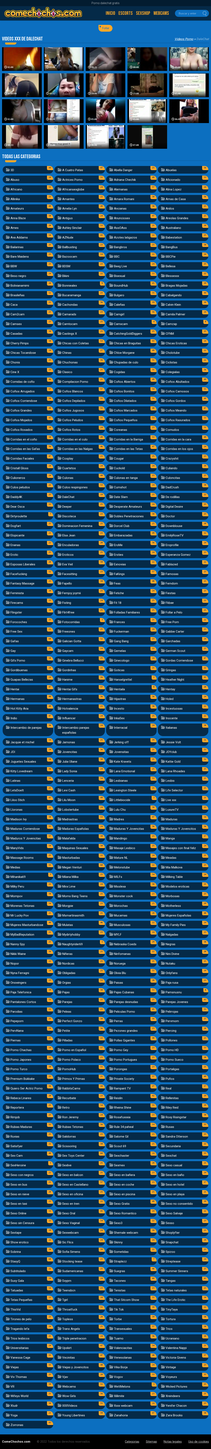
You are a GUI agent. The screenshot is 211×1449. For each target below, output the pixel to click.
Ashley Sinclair (72, 228)
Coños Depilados (73, 401)
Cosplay (67, 458)
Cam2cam (18, 314)
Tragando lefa (20, 1329)
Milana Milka (70, 877)
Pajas (66, 992)
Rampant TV (122, 1088)
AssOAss (120, 228)
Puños (170, 1079)
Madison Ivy (19, 819)
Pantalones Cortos (23, 1002)
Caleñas (119, 305)
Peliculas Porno (124, 1011)
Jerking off (121, 742)
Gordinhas (69, 670)
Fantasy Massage (22, 583)
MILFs (118, 877)
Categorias (132, 1441)
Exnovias (120, 564)
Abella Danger (123, 170)
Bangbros (120, 247)
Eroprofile (172, 545)
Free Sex (16, 631)
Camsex (16, 324)
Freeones (68, 631)
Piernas (16, 1040)
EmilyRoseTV (175, 535)
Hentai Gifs (69, 689)
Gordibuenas (19, 670)
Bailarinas (17, 247)
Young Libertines (73, 1415)
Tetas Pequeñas (21, 1300)
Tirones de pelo (21, 1319)
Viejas (15, 1367)
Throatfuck (69, 1309)
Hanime (67, 679)
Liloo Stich (18, 800)
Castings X (69, 333)
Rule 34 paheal (124, 1127)
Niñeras (67, 954)
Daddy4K (16, 497)
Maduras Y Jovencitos (181, 829)
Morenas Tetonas (22, 906)
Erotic (14, 555)
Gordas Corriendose (179, 660)
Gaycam (67, 651)
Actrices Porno (72, 180)
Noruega (119, 963)
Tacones (120, 1281)
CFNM (170, 333)
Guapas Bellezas (22, 679)
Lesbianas (121, 781)
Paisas (118, 982)
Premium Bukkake (23, 1079)
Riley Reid (172, 1107)
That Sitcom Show (126, 1300)
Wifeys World (19, 1396)
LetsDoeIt (17, 790)
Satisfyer (17, 1146)
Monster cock (123, 896)
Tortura (171, 1319)
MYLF (118, 934)
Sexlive (67, 1165)
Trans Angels (71, 1329)
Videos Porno (184, 39)
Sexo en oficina (72, 1194)
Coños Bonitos (124, 391)
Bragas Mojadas (177, 285)
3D (12, 170)
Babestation (174, 237)
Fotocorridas (71, 622)
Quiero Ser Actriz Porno (27, 1088)
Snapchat (172, 1242)
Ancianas (120, 208)
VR (12, 1386)
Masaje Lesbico (124, 848)
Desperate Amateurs (128, 506)
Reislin (118, 1098)
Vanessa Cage (20, 1357)
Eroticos (68, 555)
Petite (66, 1031)
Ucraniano (172, 1338)
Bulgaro (119, 295)
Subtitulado (18, 1271)
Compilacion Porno (75, 382)
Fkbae (170, 603)
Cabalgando (174, 295)
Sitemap (151, 1441)
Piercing (171, 1031)
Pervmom (172, 1021)
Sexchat (171, 1155)
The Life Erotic (175, 1300)
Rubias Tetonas (72, 1127)
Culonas (67, 478)
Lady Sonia (69, 771)
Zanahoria (121, 1415)
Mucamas (120, 915)
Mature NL (121, 858)
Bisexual (119, 276)
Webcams (161, 13)
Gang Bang (121, 641)
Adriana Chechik (125, 180)
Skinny (118, 1242)
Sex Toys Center (73, 1155)
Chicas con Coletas (75, 343)
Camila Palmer (175, 314)
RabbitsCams (71, 1088)
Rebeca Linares (21, 1098)
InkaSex (119, 718)
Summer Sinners (177, 1271)
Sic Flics (67, 1242)
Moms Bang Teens (75, 896)
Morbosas (172, 896)
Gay (13, 651)
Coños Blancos (72, 391)
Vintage (171, 1367)
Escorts (125, 13)
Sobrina (16, 1252)
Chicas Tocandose (23, 353)
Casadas (16, 333)
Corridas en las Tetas (128, 449)
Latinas (15, 781)
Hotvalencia (70, 708)
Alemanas (121, 189)
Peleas (66, 1011)
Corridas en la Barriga (128, 439)
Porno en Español (74, 1050)
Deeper (67, 506)
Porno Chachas (21, 1050)
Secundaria (173, 1146)
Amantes (68, 199)
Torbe (118, 1319)
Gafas (15, 641)
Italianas (171, 728)
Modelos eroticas (177, 886)
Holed (169, 699)
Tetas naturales (176, 1290)
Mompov (16, 896)
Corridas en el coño (24, 439)
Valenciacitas (123, 1348)
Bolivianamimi (20, 285)
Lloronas (16, 810)
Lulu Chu (120, 810)
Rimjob (15, 1117)
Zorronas (17, 1425)
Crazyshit (172, 458)
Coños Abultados (177, 382)
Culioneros (18, 478)
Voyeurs (171, 1377)
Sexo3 (118, 1223)
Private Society (124, 1079)
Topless (67, 1319)
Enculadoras (70, 545)
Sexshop (143, 13)
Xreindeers (173, 1396)
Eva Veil (67, 564)
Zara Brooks (174, 1415)
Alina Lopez (174, 189)
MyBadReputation (22, 934)
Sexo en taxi (19, 1204)
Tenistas (119, 1290)
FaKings (119, 574)
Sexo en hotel (175, 1184)
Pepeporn (17, 1021)
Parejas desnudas (126, 1002)
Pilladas (67, 1040)
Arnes (15, 228)
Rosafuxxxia (122, 1117)
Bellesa (170, 266)
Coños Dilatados (125, 401)
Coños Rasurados (178, 420)
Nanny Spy (18, 944)
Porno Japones (21, 1060)
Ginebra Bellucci (73, 660)
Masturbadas (71, 858)
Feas (117, 583)
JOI (13, 752)
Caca (14, 305)
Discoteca (69, 516)
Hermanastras (72, 699)
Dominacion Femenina (77, 526)
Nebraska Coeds (125, 944)
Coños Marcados (125, 410)
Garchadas (173, 641)
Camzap (171, 324)
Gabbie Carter (175, 631)
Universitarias (20, 1348)
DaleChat (68, 497)
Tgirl (65, 1300)
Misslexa (120, 886)
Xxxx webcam (123, 1406)
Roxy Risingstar (176, 1117)
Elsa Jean (68, 535)
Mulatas (67, 925)
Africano (16, 189)
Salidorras (69, 1136)
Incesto (119, 708)
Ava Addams (19, 237)
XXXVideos (69, 1406)
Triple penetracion (74, 1338)
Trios (169, 1329)
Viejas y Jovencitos (75, 1367)
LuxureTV (172, 810)
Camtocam (69, 324)
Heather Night (175, 679)
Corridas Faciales (22, 458)
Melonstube (122, 867)
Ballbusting (69, 247)
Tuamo (118, 1338)
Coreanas (120, 430)
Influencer (69, 718)
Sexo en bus (19, 1184)
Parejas (67, 1002)
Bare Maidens (20, 256)
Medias (15, 867)
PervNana (17, 1031)
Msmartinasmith (73, 915)
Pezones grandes (126, 1031)
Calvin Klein (173, 305)
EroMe (118, 545)
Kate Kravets (122, 761)
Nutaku (170, 963)
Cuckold (119, 468)
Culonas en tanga (126, 478)
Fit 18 (117, 603)
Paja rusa (172, 982)
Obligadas (68, 973)
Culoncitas (173, 478)
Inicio (110, 13)
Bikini (65, 276)
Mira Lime (68, 886)
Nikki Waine (18, 954)
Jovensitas (121, 752)
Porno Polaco (71, 1060)
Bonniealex (69, 285)
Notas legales (173, 1441)
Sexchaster (121, 1155)
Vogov (118, 1377)
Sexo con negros (22, 1175)
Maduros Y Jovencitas (26, 838)
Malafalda (68, 838)
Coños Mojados (21, 420)
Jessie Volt (173, 742)
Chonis (15, 362)
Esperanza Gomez (178, 555)
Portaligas (172, 1069)
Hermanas (18, 699)
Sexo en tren (70, 1204)
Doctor (170, 516)
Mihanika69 (18, 877)
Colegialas (173, 372)
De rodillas (173, 497)
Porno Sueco (174, 1060)
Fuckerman (121, 631)
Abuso (15, 180)
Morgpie (67, 906)
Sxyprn (66, 1281)
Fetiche (119, 593)
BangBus (172, 247)
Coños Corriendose (24, 401)
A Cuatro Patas (72, 170)
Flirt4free (68, 612)
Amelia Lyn (69, 208)
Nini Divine (172, 954)
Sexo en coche (124, 1184)
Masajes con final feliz (181, 848)
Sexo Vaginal (71, 1223)
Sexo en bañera (124, 1175)
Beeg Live (120, 266)
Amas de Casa (176, 199)
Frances (119, 622)
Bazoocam (69, 256)
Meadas (171, 858)
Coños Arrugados (23, 391)
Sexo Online (18, 1213)
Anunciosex (122, 218)
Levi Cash (68, 790)
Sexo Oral (68, 1213)
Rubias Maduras (21, 1127)
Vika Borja (121, 1367)
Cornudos (172, 430)
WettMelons (122, 1386)
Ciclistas (171, 362)
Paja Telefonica (21, 992)
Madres (119, 819)
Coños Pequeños (125, 420)
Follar (105, 28)
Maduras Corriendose (25, 829)
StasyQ (15, 1261)
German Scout (175, 651)
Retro (66, 1107)
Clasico (67, 372)
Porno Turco (19, 1069)
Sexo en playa (175, 1194)
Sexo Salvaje (174, 1213)
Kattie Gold (173, 761)
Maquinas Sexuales (75, 848)
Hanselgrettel (123, 679)
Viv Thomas (19, 1377)
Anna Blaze (18, 218)
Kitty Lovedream (22, 771)
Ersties (118, 555)
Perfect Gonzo (72, 1021)
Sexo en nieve (20, 1194)
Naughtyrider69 (72, 944)
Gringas (171, 670)
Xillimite (119, 1396)
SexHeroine (18, 1165)
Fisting (66, 603)
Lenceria (68, 781)
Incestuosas (174, 708)
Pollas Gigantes (124, 1040)
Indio (14, 718)
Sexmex (119, 1165)
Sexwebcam (70, 1233)
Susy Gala (17, 1281)
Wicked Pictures (176, 1386)
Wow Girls (69, 1396)
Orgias (66, 982)
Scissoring (69, 1146)
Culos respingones (75, 487)
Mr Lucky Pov (20, 915)
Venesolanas (123, 1357)
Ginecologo (121, 660)
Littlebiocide (122, 800)
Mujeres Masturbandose (27, 925)
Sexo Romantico (125, 1213)
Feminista (17, 593)
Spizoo (170, 1252)
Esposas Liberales (23, 564)
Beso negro (18, 276)
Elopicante (18, 535)
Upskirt (67, 1348)
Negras (170, 944)
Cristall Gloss (19, 468)
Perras (118, 1021)
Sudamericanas (72, 1271)
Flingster (16, 612)
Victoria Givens (176, 1357)
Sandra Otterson (177, 1136)
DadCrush (172, 487)
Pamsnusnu (174, 992)
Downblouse (174, 526)
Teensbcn (68, 1290)
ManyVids (17, 848)
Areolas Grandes (177, 218)
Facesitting (69, 574)
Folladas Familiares (127, 612)
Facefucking (19, 574)
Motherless (173, 906)
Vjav (65, 1377)
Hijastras (120, 699)
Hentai (15, 689)
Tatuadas (17, 1290)
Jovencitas (69, 752)
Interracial (120, 728)
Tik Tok (119, 1309)
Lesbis (170, 781)
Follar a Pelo (174, 612)
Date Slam (121, 497)
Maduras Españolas (75, 829)
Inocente (172, 718)
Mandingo (120, 838)
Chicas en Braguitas (127, 343)
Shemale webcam (126, 1233)
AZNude (67, 237)
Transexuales (123, 1329)
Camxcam (121, 324)
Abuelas (171, 170)
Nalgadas (172, 934)
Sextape (16, 1233)
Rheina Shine (122, 1107)
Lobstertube (70, 810)
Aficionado (173, 180)
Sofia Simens (71, 1252)
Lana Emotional (124, 771)
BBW (14, 266)
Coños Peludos (72, 420)
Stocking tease (72, 1261)
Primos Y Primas (73, 1079)
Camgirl (119, 314)
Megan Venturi (72, 867)
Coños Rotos (71, 430)
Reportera (17, 1107)
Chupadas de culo (126, 362)
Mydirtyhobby (71, 934)
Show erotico (20, 1242)
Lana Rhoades (175, 771)
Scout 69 (120, 1146)
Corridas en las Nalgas (77, 449)
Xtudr (14, 1406)
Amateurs (17, 208)
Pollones (171, 1040)
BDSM (66, 266)
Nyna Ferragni (20, 973)
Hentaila (119, 689)
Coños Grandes (21, 410)
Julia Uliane (69, 761)
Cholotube (173, 353)
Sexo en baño (175, 1175)
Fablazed (172, 564)
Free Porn (172, 622)
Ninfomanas (122, 954)
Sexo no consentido (179, 1204)
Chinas (67, 353)
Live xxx (171, 800)
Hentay (170, 689)
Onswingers (18, 982)
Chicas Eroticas (176, 343)
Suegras (119, 1271)
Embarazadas (123, 535)
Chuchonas (70, 362)
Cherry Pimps (20, 343)
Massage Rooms (22, 858)
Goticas (119, 670)
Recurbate (69, 1098)
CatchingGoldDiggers (128, 333)
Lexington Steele (125, 790)
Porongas (120, 1069)
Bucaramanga (71, 295)
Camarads (69, 314)
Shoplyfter (173, 1233)
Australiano (173, 228)
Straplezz (120, 1261)
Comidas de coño (23, 382)
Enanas (15, 545)
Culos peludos (20, 487)
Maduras (171, 819)
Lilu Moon (68, 800)
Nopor (15, 963)
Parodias (16, 1011)
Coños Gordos (176, 401)
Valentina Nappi (176, 1348)
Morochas (121, 906)
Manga (170, 838)
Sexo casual (174, 1165)
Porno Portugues (125, 1060)
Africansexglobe (73, 189)
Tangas (171, 1281)
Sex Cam (17, 1155)
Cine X (15, 372)
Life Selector (174, 790)
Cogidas (119, 372)
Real (168, 1088)
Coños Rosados (22, 430)
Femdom (172, 583)
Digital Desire (174, 506)
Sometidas (121, 1252)
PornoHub (69, 1069)
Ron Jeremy (70, 1117)
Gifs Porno (18, 660)
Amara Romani (124, 199)
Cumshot (120, 487)
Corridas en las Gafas (25, 449)
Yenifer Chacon (176, 1406)
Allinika (15, 199)
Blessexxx (172, 276)
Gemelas (120, 651)
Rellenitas (172, 1098)
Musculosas (122, 925)
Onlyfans (172, 973)
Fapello (67, 583)
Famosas (172, 574)
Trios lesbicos (20, 1338)
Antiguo (67, 218)
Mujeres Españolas (178, 915)
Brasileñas (18, 295)
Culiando (171, 468)
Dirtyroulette (19, 516)
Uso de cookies (198, 1441)
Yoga (14, 1415)
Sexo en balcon (72, 1175)
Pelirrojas (172, 1011)
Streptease (173, 1261)
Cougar (119, 458)
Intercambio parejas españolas (75, 730)
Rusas (170, 1127)
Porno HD (172, 1050)
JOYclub (171, 752)
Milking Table (174, 877)
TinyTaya (172, 1309)
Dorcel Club (121, 526)
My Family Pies (176, 925)
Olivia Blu (120, 973)
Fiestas (171, 593)
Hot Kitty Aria (19, 708)
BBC (117, 256)
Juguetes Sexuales (23, 761)
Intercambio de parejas (26, 728)
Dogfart (16, 526)
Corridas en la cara (178, 439)
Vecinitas (68, 1357)
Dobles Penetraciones (129, 516)
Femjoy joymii (71, 593)
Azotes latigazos (125, 237)
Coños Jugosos (73, 410)
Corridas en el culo (75, 439)
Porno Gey (121, 1050)
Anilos (170, 208)
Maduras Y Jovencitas (129, 829)
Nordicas (68, 963)
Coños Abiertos (124, 382)
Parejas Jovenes (177, 1002)
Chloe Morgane (124, 353)
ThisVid (16, 1309)
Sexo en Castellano (75, 1184)
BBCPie (171, 256)
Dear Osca (18, 506)
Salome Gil (121, 1136)
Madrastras (70, 819)
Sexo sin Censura (22, 1223)
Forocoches (19, 622)
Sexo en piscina (124, 1194)
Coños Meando (176, 410)
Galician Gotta (71, 641)
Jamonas (68, 742)
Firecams (17, 603)
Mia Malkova (174, 867)
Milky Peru (17, 886)
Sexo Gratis (122, 1204)
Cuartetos (69, 468)
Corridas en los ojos (179, 449)
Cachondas (70, 305)
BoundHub (121, 285)
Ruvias (15, 1136)
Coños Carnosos (177, 391)
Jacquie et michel (22, 742)
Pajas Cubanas (124, 992)
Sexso (170, 1223)
